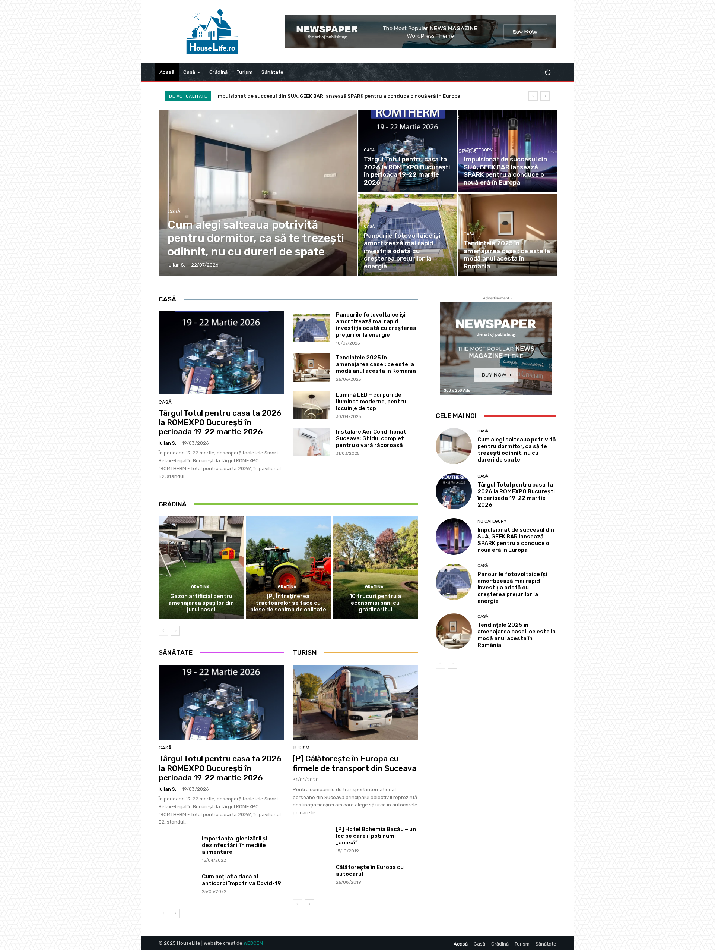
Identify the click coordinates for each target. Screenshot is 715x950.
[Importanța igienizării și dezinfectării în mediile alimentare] (177, 849)
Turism (301, 747)
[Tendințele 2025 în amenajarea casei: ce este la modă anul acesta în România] (507, 235)
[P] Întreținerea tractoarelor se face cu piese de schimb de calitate (288, 603)
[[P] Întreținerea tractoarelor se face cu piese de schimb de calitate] (288, 567)
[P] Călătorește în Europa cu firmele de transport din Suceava (354, 763)
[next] (545, 96)
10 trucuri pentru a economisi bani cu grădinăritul (375, 603)
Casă (174, 211)
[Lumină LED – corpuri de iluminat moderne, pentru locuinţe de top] (311, 405)
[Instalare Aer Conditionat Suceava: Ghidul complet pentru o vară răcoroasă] (311, 442)
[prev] (533, 96)
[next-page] (175, 631)
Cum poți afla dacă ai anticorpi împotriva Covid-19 (241, 880)
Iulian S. (167, 443)
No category (478, 150)
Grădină (200, 587)
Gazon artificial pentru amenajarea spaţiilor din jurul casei (201, 603)
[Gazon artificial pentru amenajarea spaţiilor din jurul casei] (201, 567)
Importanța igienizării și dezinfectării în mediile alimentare (234, 845)
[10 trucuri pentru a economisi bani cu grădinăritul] (375, 567)
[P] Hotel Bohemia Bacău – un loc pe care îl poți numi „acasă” (376, 836)
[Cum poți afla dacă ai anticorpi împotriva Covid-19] (177, 887)
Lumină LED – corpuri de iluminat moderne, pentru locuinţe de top (371, 401)
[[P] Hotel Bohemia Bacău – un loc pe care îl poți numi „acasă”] (311, 840)
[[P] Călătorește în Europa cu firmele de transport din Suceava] (355, 702)
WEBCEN (253, 943)
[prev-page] (163, 631)
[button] (547, 72)
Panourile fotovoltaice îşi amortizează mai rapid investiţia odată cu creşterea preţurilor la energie (338, 96)
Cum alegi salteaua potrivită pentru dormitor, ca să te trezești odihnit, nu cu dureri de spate (516, 449)
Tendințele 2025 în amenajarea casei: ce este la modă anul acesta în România (376, 364)
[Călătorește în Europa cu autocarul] (311, 878)
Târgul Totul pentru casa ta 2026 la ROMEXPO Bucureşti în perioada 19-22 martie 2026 (220, 422)
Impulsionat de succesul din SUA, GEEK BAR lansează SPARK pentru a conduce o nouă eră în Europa (515, 539)
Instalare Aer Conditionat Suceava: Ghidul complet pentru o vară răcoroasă (371, 438)
